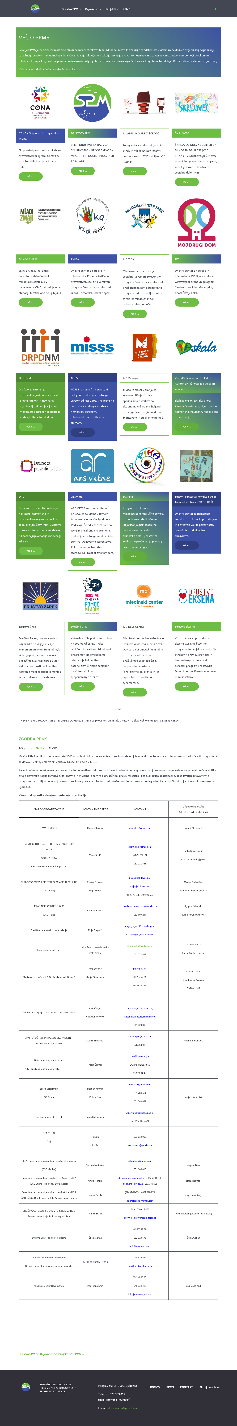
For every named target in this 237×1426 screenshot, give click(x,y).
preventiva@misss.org (140, 828)
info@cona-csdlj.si (140, 1056)
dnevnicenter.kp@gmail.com (132, 1178)
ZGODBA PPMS (33, 738)
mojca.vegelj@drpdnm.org (140, 1008)
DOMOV (155, 1387)
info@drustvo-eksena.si (140, 1266)
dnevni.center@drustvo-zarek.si (140, 1218)
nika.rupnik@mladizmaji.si (140, 946)
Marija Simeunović (95, 977)
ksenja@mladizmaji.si (193, 953)
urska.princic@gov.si (132, 1183)
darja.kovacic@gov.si (193, 980)
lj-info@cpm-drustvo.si (140, 1246)
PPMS (43, 748)
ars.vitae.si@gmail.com (140, 1145)
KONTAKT (186, 1387)
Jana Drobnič (95, 968)
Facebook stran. (72, 69)
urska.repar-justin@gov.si (193, 859)
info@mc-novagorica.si (139, 1294)
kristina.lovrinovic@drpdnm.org (139, 1016)
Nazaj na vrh (208, 1387)
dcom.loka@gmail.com (139, 847)
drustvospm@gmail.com (123, 1408)
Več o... (31, 176)
